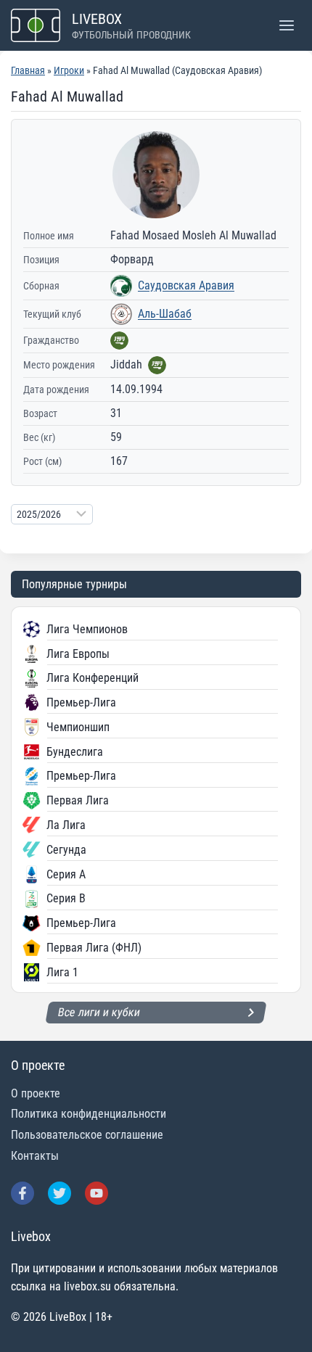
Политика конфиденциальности (88, 1114)
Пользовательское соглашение (87, 1135)
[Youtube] (96, 1193)
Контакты (35, 1156)
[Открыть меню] (286, 25)
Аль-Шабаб (165, 314)
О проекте (35, 1093)
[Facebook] (22, 1193)
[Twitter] (59, 1193)
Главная (28, 70)
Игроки (69, 70)
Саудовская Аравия (186, 285)
